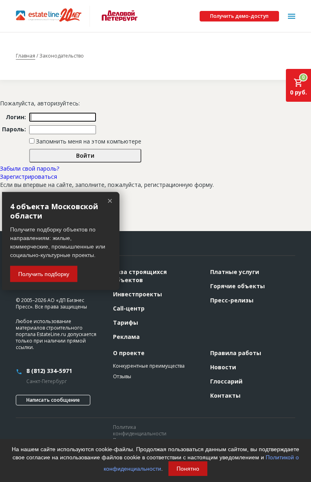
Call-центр (129, 308)
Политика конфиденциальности (139, 430)
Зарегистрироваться (28, 176)
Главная (25, 56)
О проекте (129, 353)
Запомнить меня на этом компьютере (87, 141)
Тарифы (125, 322)
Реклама (126, 337)
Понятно (188, 468)
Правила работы (235, 353)
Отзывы (122, 376)
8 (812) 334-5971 (49, 371)
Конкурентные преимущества (149, 365)
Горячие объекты (237, 286)
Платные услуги (234, 272)
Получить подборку (43, 274)
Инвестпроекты (137, 294)
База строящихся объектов (140, 276)
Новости (223, 367)
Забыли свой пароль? (29, 168)
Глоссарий (226, 381)
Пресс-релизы (231, 300)
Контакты (225, 395)
